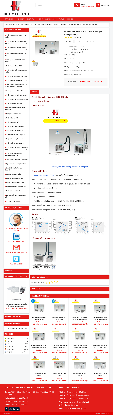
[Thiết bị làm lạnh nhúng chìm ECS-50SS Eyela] (80, 335)
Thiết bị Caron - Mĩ (12, 118)
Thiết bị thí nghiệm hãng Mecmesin (16, 328)
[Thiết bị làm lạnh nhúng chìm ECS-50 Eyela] (100, 335)
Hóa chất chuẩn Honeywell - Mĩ (15, 187)
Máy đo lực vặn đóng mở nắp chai (72, 408)
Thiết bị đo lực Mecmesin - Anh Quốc (15, 36)
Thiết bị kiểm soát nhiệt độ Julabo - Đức (16, 71)
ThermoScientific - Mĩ (13, 201)
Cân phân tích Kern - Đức (14, 114)
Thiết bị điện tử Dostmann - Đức (16, 143)
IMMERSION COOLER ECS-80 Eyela (39, 318)
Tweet (79, 41)
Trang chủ (9, 19)
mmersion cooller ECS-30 (45, 175)
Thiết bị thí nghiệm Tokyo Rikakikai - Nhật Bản (13, 154)
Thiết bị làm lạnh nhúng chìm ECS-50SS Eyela (80, 346)
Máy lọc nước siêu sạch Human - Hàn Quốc (16, 108)
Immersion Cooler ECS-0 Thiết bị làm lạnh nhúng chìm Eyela (39, 347)
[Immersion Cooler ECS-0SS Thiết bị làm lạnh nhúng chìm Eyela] (100, 307)
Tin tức (61, 19)
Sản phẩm (30, 19)
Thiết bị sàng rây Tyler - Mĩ (14, 91)
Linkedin (91, 41)
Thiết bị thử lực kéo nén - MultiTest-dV (74, 395)
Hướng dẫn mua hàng (47, 19)
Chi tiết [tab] (34, 92)
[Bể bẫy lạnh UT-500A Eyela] (60, 364)
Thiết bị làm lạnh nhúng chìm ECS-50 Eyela (100, 346)
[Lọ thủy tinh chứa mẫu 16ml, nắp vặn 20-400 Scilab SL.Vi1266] (16, 290)
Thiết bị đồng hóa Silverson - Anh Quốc (16, 42)
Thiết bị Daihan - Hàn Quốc (14, 103)
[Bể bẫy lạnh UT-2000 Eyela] (80, 364)
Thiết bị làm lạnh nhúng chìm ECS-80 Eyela (59, 346)
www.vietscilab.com (19, 405)
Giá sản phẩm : (72, 82)
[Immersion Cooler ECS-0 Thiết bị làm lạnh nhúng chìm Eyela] (39, 335)
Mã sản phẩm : (73, 46)
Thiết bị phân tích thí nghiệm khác (16, 95)
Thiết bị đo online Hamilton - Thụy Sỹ (16, 54)
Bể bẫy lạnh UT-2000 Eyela (79, 374)
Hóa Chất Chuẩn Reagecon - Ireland (14, 169)
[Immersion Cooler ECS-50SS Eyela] (60, 307)
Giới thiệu (20, 19)
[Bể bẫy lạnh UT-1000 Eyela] (100, 364)
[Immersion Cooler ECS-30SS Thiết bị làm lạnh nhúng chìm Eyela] (80, 307)
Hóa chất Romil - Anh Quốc (14, 178)
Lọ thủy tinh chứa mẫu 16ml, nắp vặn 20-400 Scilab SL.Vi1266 (16, 305)
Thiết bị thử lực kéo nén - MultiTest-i (73, 392)
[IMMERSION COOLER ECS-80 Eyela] (39, 307)
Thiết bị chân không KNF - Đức (15, 66)
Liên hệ (70, 19)
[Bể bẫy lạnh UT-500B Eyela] (39, 364)
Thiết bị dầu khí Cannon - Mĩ (14, 130)
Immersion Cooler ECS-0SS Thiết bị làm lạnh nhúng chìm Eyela (100, 319)
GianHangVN (105, 413)
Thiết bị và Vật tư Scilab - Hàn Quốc (15, 61)
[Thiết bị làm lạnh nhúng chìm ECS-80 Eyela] (60, 335)
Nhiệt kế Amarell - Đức (13, 174)
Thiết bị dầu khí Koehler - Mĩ (15, 126)
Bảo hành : (74, 52)
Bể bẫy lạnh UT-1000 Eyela (100, 374)
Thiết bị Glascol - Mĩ (12, 122)
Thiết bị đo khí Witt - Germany (15, 191)
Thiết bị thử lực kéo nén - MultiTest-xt (73, 399)
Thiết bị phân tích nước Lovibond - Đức (16, 148)
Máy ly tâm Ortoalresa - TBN (15, 182)
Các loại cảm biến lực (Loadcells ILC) (74, 402)
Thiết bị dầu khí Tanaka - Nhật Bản (16, 159)
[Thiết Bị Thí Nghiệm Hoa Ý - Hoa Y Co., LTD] (16, 15)
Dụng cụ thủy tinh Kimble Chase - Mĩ (16, 196)
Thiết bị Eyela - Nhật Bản (14, 80)
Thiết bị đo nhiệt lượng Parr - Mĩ (16, 76)
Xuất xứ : (75, 49)
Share (69, 41)
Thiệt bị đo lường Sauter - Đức (15, 139)
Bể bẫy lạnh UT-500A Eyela (59, 374)
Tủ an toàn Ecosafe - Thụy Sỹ (15, 135)
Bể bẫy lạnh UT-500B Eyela (39, 374)
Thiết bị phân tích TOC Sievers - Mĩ (17, 99)
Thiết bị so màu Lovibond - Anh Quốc (15, 48)
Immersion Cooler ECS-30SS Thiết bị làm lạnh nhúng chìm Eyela (80, 319)
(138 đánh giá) (77, 37)
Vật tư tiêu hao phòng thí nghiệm (16, 164)
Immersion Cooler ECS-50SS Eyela (59, 318)
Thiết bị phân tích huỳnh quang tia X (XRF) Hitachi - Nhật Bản (16, 85)
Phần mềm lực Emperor (68, 405)
